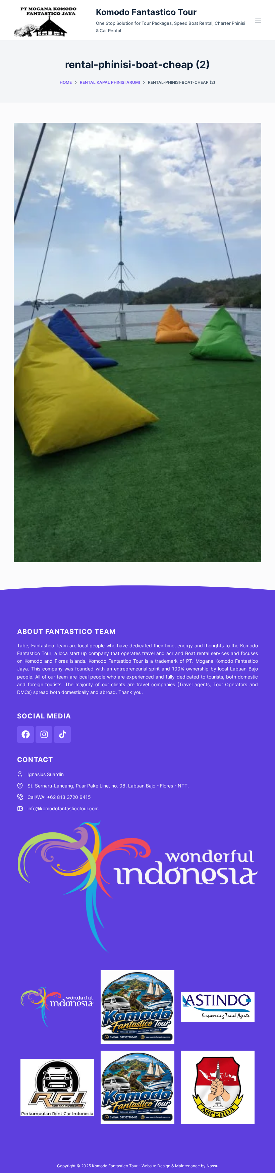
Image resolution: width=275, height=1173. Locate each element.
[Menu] (258, 20)
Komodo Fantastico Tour (146, 12)
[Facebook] (25, 734)
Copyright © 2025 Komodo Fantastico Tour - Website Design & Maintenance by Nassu (137, 1165)
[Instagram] (44, 734)
